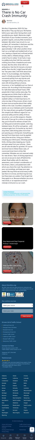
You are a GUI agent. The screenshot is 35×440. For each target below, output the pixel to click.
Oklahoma (15, 403)
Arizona (26, 376)
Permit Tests (22, 430)
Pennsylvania (5, 405)
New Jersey (26, 398)
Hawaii (14, 383)
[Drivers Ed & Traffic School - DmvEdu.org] (10, 4)
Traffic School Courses (25, 424)
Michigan (4, 393)
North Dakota (27, 400)
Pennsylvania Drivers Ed (9, 332)
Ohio (3, 403)
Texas (25, 408)
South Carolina (27, 405)
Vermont (15, 410)
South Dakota (5, 408)
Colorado (26, 378)
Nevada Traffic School (8, 339)
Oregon (26, 403)
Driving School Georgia (8, 430)
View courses (27, 316)
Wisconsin (26, 412)
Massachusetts (28, 390)
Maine (3, 390)
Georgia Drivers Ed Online (10, 327)
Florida (25, 381)
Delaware (15, 381)
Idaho (25, 383)
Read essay (7, 223)
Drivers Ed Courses (7, 424)
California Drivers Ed (8, 325)
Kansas (4, 388)
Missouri (4, 395)
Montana (15, 395)
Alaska (14, 376)
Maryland (15, 390)
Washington (5, 412)
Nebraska (26, 395)
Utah (3, 410)
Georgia (4, 383)
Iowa (25, 385)
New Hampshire (17, 398)
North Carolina (16, 400)
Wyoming (4, 415)
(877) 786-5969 (12, 352)
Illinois (3, 385)
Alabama (4, 376)
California (15, 378)
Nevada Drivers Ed (8, 330)
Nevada (4, 398)
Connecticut (5, 381)
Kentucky (15, 388)
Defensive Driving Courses (6, 427)
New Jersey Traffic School (9, 341)
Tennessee (15, 408)
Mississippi (26, 393)
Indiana (15, 385)
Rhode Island (16, 405)
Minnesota (15, 393)
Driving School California (25, 426)
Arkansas (4, 378)
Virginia (26, 410)
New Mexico (5, 400)
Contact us (4, 354)
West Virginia (16, 412)
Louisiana (26, 388)
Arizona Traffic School (8, 334)
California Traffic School (9, 336)
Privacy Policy (5, 431)
